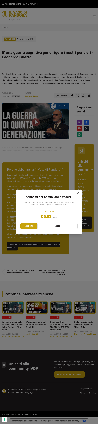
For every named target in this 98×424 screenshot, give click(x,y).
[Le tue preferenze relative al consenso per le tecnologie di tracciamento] (4, 419)
